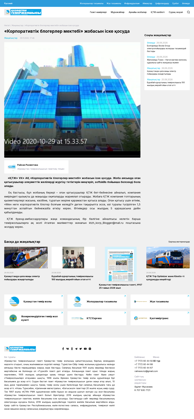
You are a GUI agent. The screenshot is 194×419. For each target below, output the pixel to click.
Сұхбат (175, 3)
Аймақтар (147, 3)
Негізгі (7, 25)
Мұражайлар (117, 12)
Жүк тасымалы (114, 3)
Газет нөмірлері (98, 12)
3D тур (156, 361)
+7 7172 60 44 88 (143, 364)
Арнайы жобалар (138, 12)
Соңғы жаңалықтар (157, 35)
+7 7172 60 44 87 (143, 367)
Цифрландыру (162, 3)
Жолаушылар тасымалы (91, 3)
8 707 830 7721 (142, 390)
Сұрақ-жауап (176, 12)
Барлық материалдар (179, 242)
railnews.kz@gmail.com (146, 371)
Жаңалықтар (17, 25)
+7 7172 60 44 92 (143, 361)
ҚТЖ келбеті (158, 12)
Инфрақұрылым (131, 3)
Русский (8, 3)
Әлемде (186, 3)
